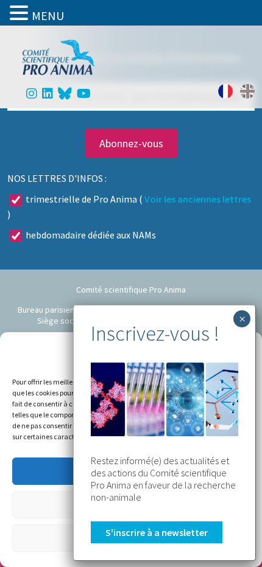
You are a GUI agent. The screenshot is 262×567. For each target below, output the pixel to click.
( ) (129, 206)
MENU (48, 15)
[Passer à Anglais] (247, 91)
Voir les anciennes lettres (197, 199)
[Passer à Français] (225, 91)
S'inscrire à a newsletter (156, 532)
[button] (21, 12)
